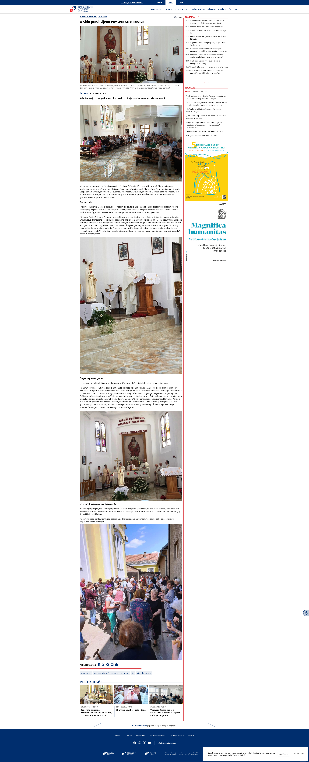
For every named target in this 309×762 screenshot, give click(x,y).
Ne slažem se (299, 753)
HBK (168, 9)
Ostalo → (205, 91)
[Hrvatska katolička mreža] (108, 754)
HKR (181, 2)
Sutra (195, 91)
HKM (159, 2)
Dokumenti (211, 9)
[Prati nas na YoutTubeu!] (149, 742)
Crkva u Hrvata (181, 9)
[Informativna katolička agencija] (129, 754)
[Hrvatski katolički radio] (150, 754)
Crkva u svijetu (198, 9)
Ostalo (221, 9)
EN (236, 9)
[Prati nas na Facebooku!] (134, 742)
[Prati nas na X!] (144, 742)
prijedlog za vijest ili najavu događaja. (156, 725)
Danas (187, 91)
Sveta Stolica (156, 9)
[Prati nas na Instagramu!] (139, 742)
